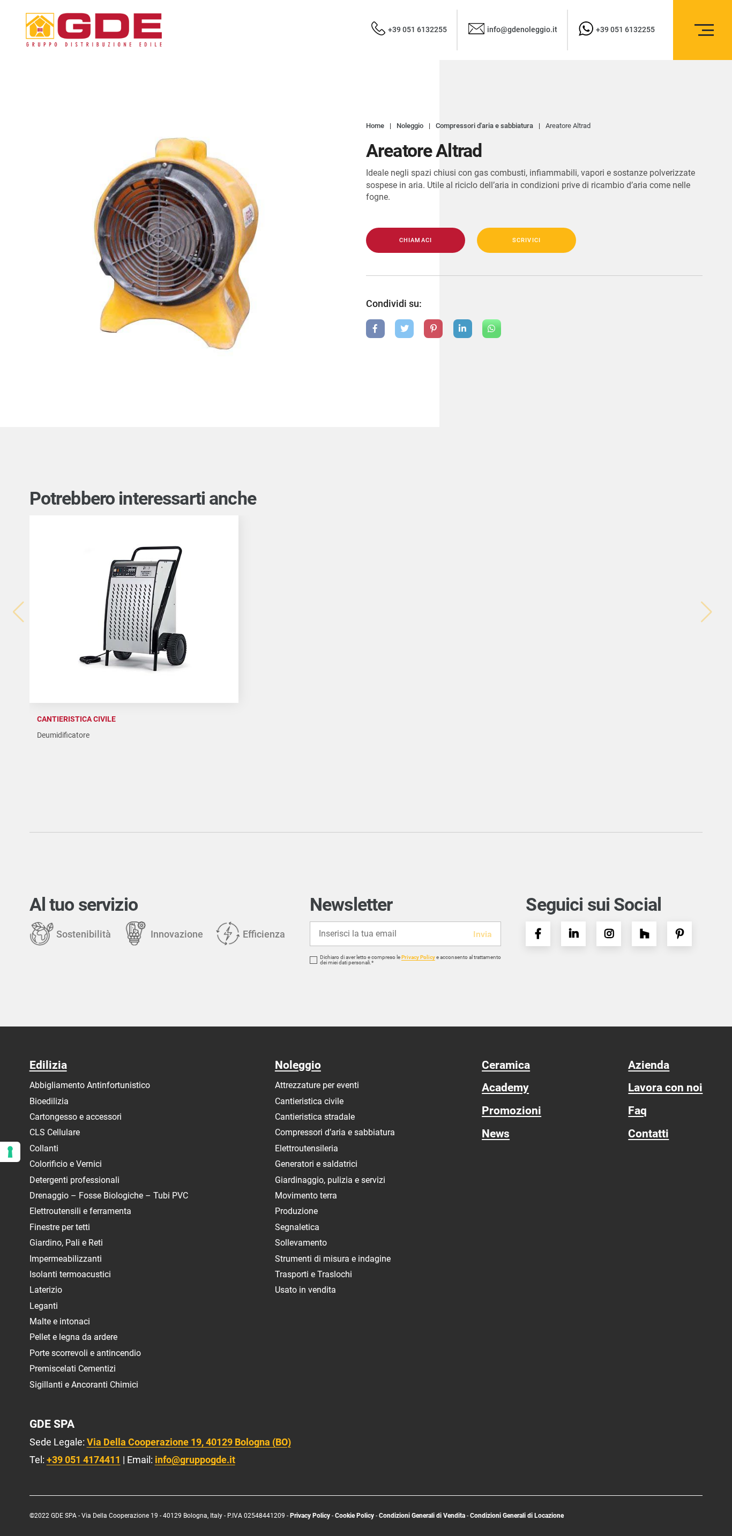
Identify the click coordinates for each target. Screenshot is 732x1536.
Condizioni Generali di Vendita (422, 1515)
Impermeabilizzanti (65, 1259)
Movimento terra (306, 1195)
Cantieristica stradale (315, 1117)
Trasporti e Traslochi (313, 1274)
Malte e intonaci (59, 1321)
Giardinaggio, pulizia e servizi (330, 1180)
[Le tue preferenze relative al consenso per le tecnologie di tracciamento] (10, 1152)
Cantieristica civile (309, 1101)
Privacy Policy (418, 957)
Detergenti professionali (74, 1180)
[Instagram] (608, 933)
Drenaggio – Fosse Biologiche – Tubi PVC (108, 1195)
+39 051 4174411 (84, 1459)
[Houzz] (644, 933)
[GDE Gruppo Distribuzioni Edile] (94, 30)
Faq (637, 1110)
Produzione (296, 1211)
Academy (505, 1087)
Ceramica (506, 1065)
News (496, 1133)
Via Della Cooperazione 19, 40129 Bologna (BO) (189, 1442)
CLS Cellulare (54, 1132)
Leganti (43, 1306)
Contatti (648, 1133)
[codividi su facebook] (375, 328)
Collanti (43, 1148)
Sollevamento (301, 1243)
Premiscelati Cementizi (72, 1368)
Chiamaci (415, 240)
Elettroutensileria (306, 1148)
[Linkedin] (573, 933)
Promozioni (511, 1110)
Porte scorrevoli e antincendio (85, 1353)
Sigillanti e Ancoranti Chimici (83, 1385)
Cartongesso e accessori (75, 1117)
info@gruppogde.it (195, 1459)
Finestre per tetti (59, 1227)
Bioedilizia (49, 1101)
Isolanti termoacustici (70, 1274)
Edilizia (48, 1065)
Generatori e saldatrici (316, 1164)
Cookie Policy (355, 1515)
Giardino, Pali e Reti (66, 1243)
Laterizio (45, 1290)
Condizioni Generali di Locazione (517, 1515)
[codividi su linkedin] (462, 328)
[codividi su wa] (491, 328)
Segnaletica (297, 1227)
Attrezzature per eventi (317, 1085)
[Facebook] (538, 933)
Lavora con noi (665, 1087)
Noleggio (298, 1065)
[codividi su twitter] (404, 328)
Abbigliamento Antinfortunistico (89, 1085)
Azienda (648, 1065)
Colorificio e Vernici (65, 1164)
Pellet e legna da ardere (73, 1337)
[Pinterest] (679, 933)
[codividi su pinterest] (433, 328)
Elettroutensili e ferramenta (80, 1211)
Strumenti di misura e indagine (333, 1259)
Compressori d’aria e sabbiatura (335, 1132)
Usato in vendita (305, 1290)
